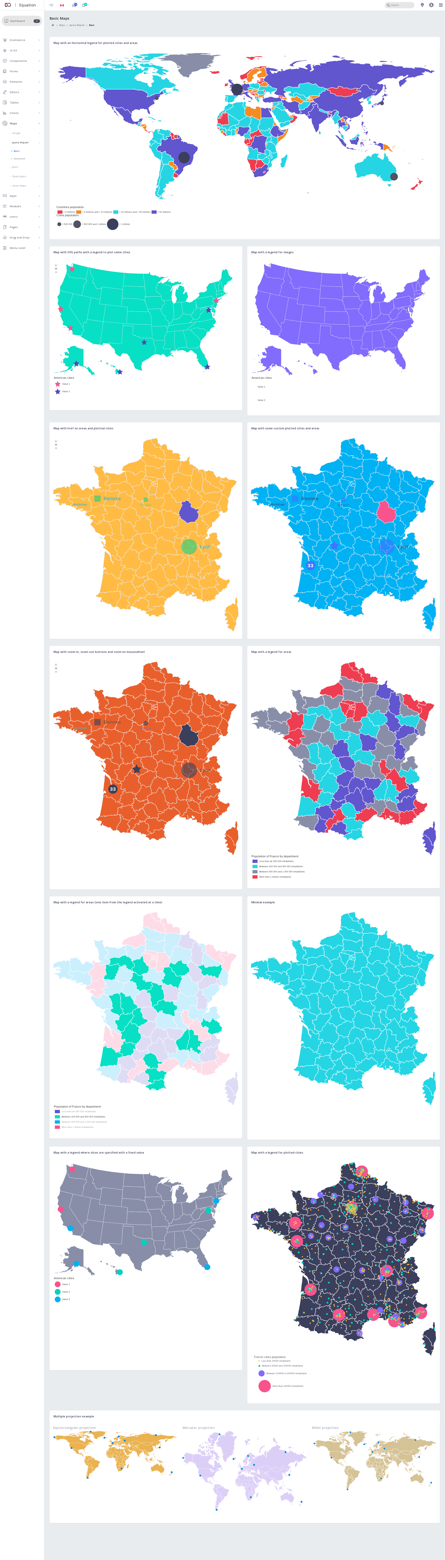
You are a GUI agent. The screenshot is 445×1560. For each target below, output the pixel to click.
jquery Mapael (20, 142)
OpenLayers (19, 176)
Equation (27, 5)
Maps (62, 25)
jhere (15, 166)
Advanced (19, 158)
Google (16, 133)
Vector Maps (19, 185)
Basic (17, 150)
